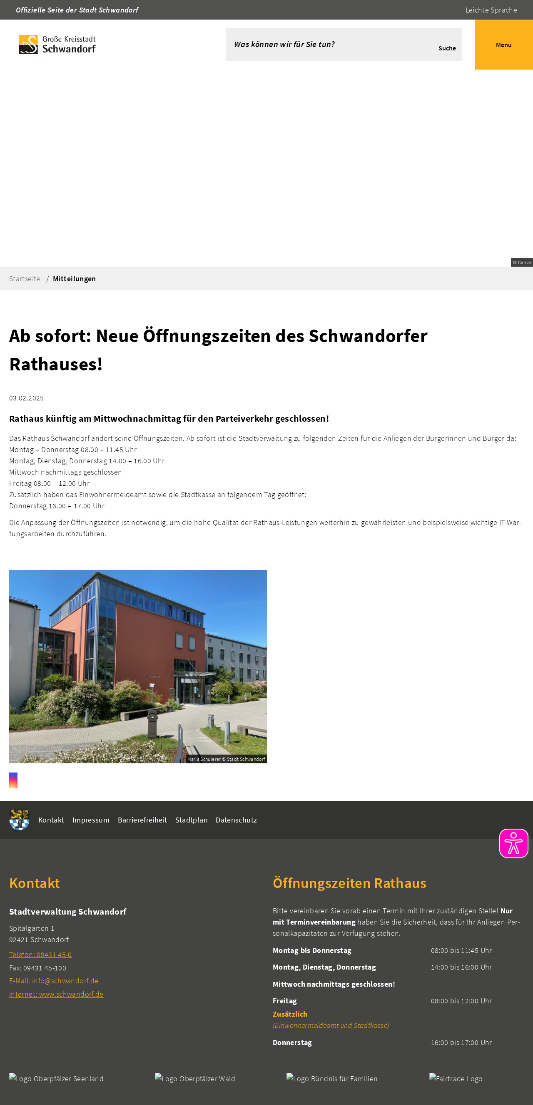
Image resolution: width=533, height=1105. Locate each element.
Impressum (91, 820)
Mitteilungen (74, 278)
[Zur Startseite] (100, 45)
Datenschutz (236, 820)
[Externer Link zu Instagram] (13, 780)
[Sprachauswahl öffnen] (449, 10)
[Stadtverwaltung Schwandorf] (134, 952)
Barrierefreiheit (142, 820)
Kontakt (51, 820)
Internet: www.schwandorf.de (56, 994)
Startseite (24, 278)
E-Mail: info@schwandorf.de (53, 980)
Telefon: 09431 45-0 (40, 954)
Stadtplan (191, 820)
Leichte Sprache (491, 10)
